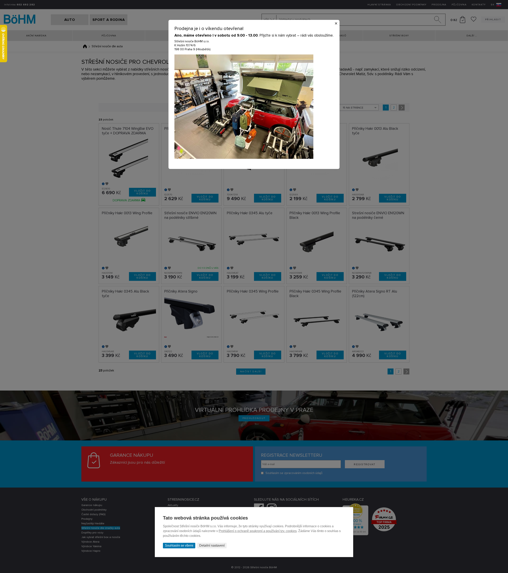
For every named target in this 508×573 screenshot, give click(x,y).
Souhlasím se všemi (179, 545)
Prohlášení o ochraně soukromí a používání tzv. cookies (258, 531)
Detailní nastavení (212, 545)
